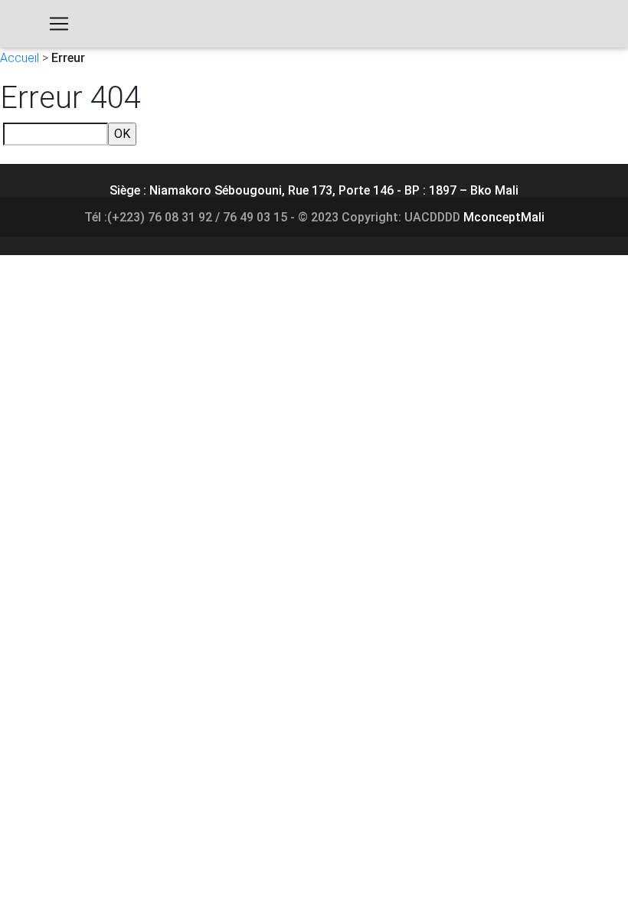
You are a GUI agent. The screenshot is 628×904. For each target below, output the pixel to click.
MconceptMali (504, 217)
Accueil (19, 58)
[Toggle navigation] (59, 23)
